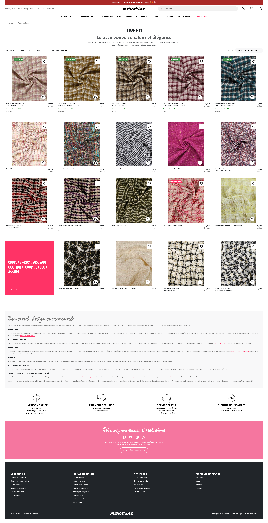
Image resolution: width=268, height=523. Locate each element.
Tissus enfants (77, 495)
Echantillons (15, 495)
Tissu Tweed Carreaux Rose (172, 225)
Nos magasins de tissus (13, 9)
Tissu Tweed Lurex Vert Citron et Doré (228, 225)
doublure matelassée (27, 336)
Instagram (199, 477)
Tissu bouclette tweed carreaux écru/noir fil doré (224, 289)
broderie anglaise (131, 377)
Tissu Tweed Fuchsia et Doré (173, 169)
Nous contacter (48, 9)
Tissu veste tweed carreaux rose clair (124, 288)
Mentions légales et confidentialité (244, 514)
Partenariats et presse (142, 488)
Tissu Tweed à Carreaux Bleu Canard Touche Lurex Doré (225, 104)
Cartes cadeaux (16, 484)
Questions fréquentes (18, 477)
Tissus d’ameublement (80, 484)
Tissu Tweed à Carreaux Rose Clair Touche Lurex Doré (16, 104)
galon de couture (221, 343)
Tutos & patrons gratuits (81, 492)
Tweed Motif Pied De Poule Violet (70, 225)
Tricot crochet (77, 502)
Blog (26, 9)
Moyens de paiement (18, 488)
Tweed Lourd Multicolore (67, 169)
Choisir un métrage (17, 492)
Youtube (198, 481)
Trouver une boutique (141, 481)
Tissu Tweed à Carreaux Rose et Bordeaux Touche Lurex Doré (174, 104)
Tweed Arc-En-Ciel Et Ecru (15, 169)
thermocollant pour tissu (240, 351)
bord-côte (170, 377)
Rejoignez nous (139, 492)
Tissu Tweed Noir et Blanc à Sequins (123, 169)
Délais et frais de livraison (20, 481)
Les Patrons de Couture (80, 499)
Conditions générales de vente (219, 514)
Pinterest (199, 488)
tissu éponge (87, 377)
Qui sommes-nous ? (141, 477)
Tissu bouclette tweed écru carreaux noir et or (171, 289)
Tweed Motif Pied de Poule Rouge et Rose (13, 226)
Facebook (199, 484)
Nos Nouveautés (78, 477)
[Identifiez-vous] (243, 8)
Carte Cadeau (35, 9)
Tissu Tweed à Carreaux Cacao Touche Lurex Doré (119, 104)
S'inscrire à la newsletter (132, 450)
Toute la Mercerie (78, 481)
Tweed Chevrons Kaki (118, 225)
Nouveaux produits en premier (247, 50)
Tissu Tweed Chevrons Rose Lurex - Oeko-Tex (223, 170)
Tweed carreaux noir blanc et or (69, 288)
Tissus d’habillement (80, 488)
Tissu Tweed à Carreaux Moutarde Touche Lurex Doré (68, 104)
